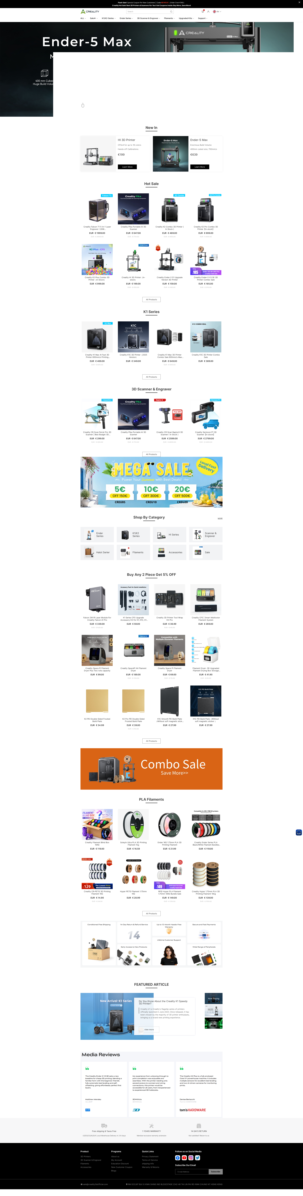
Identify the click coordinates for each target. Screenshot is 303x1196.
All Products (151, 299)
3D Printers (85, 1156)
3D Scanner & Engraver (90, 1160)
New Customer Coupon (121, 1167)
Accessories (85, 1167)
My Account (116, 1160)
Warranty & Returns (150, 1167)
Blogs (113, 1170)
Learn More (127, 167)
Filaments (84, 1163)
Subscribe (215, 1172)
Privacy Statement (150, 1156)
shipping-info (148, 1163)
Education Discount (120, 1163)
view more (149, 1029)
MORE (220, 518)
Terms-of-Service (150, 1160)
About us (115, 1156)
